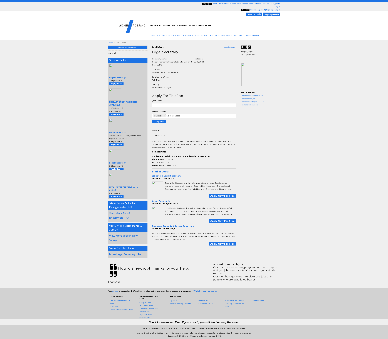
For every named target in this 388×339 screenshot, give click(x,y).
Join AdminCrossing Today (127, 47)
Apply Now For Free (222, 195)
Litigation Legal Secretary (166, 176)
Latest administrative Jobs (121, 310)
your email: (157, 101)
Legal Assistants (161, 201)
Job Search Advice (205, 304)
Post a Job (254, 14)
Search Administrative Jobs (165, 35)
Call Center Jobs (146, 306)
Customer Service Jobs (148, 309)
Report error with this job (252, 96)
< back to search (229, 47)
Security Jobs (144, 318)
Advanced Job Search (234, 301)
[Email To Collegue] (245, 47)
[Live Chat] (242, 47)
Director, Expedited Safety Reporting (173, 226)
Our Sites (114, 307)
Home (110, 43)
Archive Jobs (258, 301)
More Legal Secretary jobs (125, 254)
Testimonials (202, 301)
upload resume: (159, 111)
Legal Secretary (117, 78)
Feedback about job (249, 105)
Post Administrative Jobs (228, 35)
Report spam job (248, 99)
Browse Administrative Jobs (197, 35)
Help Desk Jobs (145, 315)
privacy (115, 291)
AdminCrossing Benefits (180, 304)
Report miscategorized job (252, 102)
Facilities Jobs (144, 312)
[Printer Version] (249, 47)
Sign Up (173, 301)
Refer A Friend (252, 35)
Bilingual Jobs (145, 302)
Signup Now (271, 14)
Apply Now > (116, 84)
